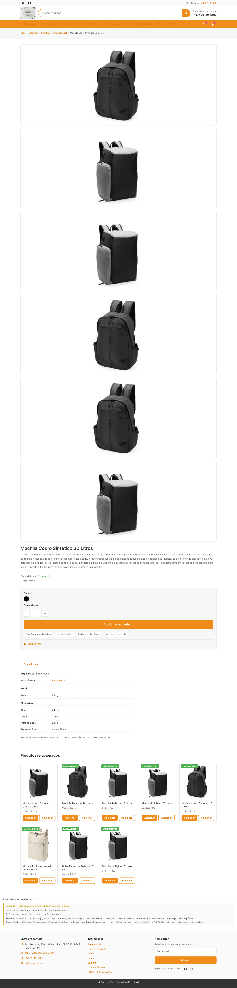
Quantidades (31, 605)
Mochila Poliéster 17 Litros (157, 803)
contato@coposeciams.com (39, 952)
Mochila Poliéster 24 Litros (77, 803)
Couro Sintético (65, 634)
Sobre (91, 953)
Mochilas (123, 634)
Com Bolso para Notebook (54, 33)
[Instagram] (191, 969)
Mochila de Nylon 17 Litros (117, 866)
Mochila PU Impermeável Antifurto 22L (37, 868)
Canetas (73, 24)
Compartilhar (34, 643)
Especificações (32, 664)
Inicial (23, 33)
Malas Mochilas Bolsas (89, 634)
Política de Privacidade (100, 972)
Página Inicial (28, 24)
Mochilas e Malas (100, 24)
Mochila (110, 634)
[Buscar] (186, 13)
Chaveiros (84, 24)
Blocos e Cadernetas (123, 24)
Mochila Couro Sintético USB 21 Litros (36, 805)
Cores (27, 593)
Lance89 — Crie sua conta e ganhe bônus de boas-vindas (37, 906)
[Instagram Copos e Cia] (29, 3)
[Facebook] (185, 969)
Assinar (185, 960)
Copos (64, 24)
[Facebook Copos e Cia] (23, 3)
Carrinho (92, 962)
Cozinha (141, 24)
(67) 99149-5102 (208, 3)
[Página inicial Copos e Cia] (27, 13)
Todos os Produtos (48, 24)
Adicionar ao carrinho (118, 624)
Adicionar (30, 817)
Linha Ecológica (156, 24)
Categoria (33, 33)
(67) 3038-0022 (33, 963)
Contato (171, 24)
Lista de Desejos (96, 967)
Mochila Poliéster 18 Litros (117, 803)
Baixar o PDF (59, 680)
